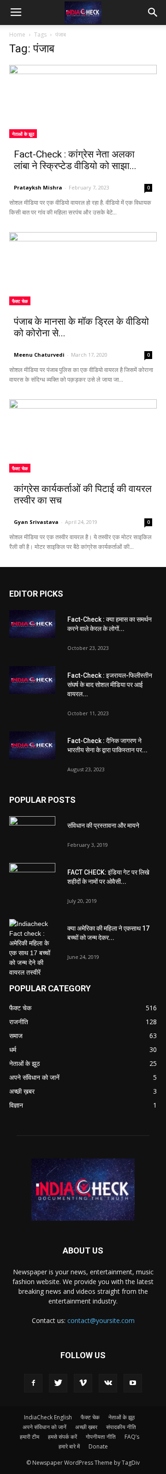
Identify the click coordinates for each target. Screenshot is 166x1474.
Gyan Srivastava (36, 521)
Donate (98, 1446)
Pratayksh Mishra (38, 187)
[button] (153, 12)
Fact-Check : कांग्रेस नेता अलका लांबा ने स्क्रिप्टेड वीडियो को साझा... (75, 160)
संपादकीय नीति (121, 1427)
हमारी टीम (29, 1437)
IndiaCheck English (48, 1417)
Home (17, 34)
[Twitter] (58, 1383)
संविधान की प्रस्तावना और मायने (103, 825)
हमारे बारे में (69, 1446)
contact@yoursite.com (101, 1320)
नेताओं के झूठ (23, 134)
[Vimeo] (83, 1383)
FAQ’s (132, 1437)
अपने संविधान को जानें (44, 1427)
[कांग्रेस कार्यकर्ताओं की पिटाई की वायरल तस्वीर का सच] (83, 435)
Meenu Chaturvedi (39, 354)
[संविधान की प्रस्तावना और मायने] (32, 832)
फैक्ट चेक (20, 301)
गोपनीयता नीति (101, 1437)
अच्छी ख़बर (86, 1427)
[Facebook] (33, 1383)
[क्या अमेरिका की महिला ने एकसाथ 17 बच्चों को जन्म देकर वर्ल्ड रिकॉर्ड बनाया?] (32, 948)
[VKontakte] (108, 1383)
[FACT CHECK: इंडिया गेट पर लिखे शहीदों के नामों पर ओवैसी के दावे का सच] (32, 879)
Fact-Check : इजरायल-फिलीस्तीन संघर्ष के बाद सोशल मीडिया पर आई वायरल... (109, 685)
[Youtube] (133, 1383)
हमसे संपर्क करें (62, 1437)
